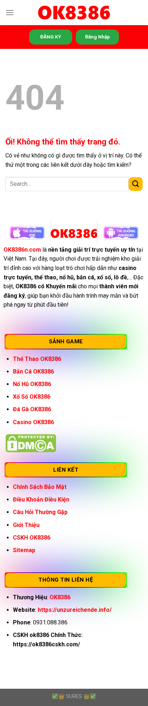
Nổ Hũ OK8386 (32, 384)
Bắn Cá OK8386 (33, 371)
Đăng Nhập (97, 37)
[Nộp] (136, 184)
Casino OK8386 (33, 422)
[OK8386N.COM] (74, 13)
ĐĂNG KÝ (50, 37)
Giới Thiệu (26, 525)
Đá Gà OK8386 (32, 409)
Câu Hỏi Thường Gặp (40, 512)
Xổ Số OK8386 (31, 396)
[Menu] (9, 12)
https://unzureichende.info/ (75, 609)
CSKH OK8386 (31, 537)
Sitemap (24, 550)
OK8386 (60, 597)
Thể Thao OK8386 (37, 359)
